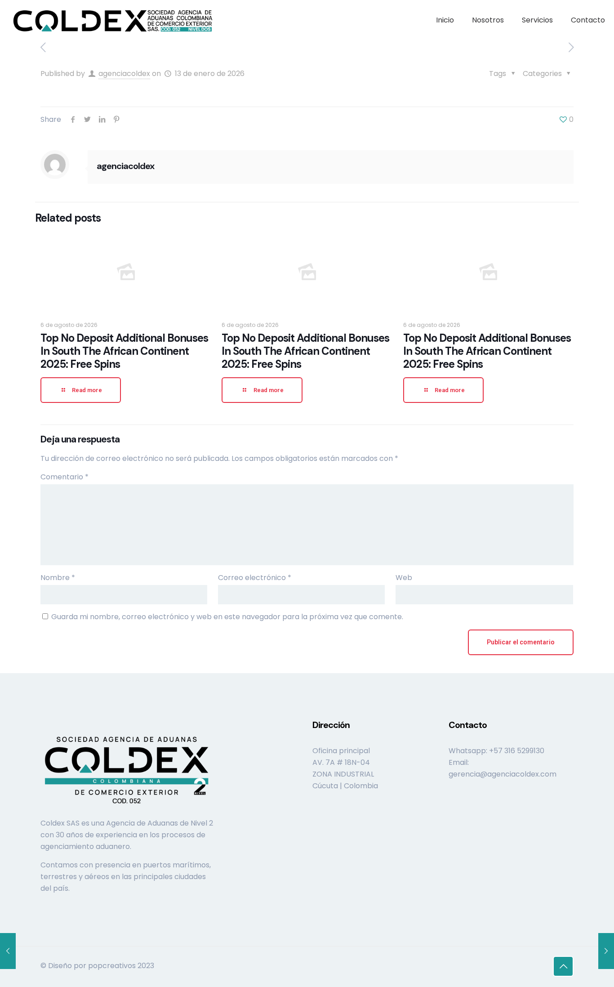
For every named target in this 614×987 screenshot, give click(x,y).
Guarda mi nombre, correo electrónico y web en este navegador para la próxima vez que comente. (227, 617)
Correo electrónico (254, 577)
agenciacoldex (124, 73)
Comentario (64, 477)
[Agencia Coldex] (113, 20)
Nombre (57, 577)
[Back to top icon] (563, 966)
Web (404, 577)
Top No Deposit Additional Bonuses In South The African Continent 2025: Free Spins (124, 351)
